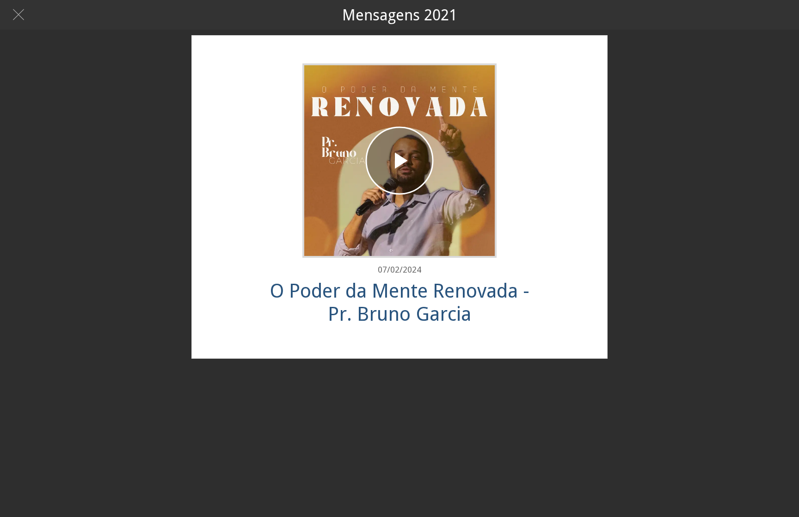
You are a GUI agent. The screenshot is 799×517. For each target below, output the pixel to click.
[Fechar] (18, 14)
